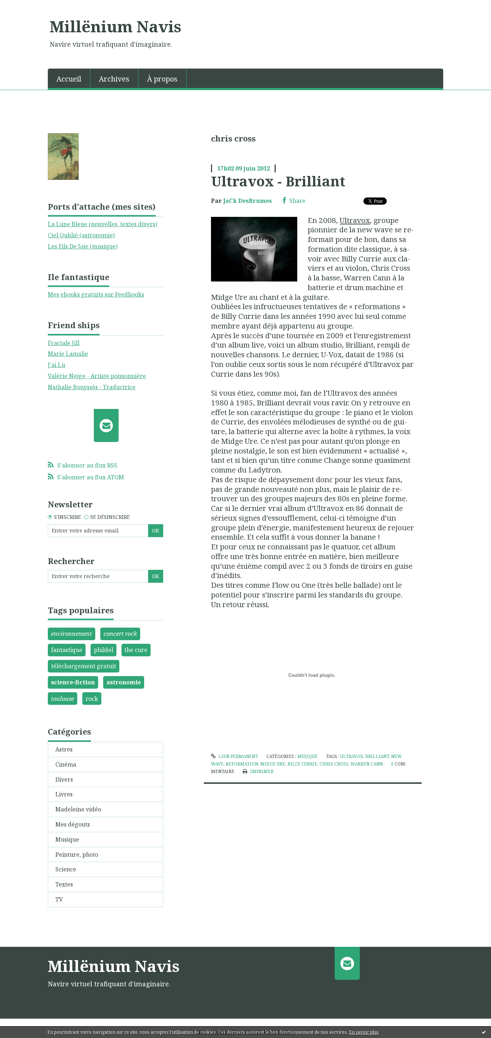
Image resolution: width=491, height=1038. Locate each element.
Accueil (68, 79)
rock (92, 699)
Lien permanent (237, 756)
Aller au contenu (26, 6)
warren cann (366, 764)
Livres (64, 794)
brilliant (377, 756)
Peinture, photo (76, 854)
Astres (64, 749)
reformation (242, 764)
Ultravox (355, 220)
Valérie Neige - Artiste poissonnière (97, 376)
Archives (114, 79)
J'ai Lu (56, 365)
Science (65, 869)
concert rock (120, 634)
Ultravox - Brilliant (278, 181)
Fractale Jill (63, 343)
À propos (162, 79)
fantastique (66, 650)
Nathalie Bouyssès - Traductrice (92, 387)
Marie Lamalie (68, 354)
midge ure (272, 764)
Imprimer (261, 771)
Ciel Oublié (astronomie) (81, 235)
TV (59, 899)
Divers (64, 779)
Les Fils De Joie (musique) (83, 246)
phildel (103, 650)
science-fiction (73, 682)
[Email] (106, 425)
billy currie (302, 764)
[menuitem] (69, 78)
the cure (135, 650)
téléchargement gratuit (83, 666)
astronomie (123, 682)
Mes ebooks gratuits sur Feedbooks (96, 294)
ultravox (351, 756)
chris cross (334, 764)
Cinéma (65, 764)
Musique (67, 839)
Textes (64, 884)
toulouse (62, 699)
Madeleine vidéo (78, 809)
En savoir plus (363, 1032)
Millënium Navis (115, 26)
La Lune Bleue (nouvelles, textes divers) (102, 224)
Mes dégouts (72, 824)
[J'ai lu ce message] (484, 1032)
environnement (71, 634)
